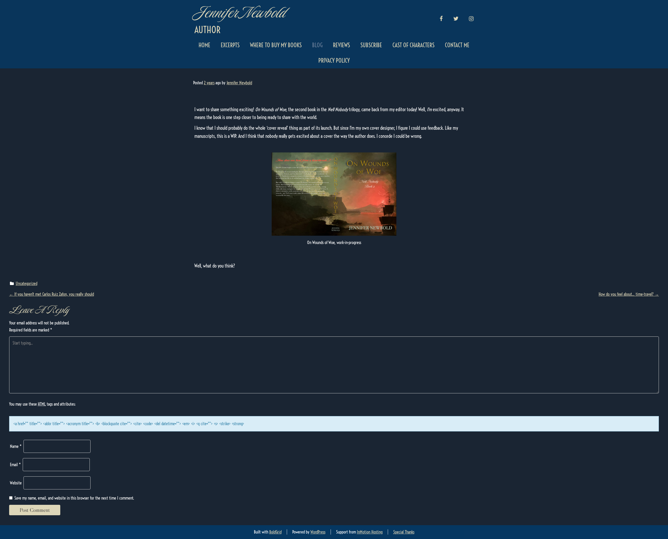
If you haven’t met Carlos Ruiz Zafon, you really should (51, 294)
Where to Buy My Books (276, 45)
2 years (209, 82)
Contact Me (457, 45)
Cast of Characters (413, 45)
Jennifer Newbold (239, 12)
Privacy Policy (334, 60)
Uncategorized (26, 283)
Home (204, 45)
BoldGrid (275, 532)
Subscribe (371, 45)
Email (15, 464)
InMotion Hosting (370, 532)
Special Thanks (403, 532)
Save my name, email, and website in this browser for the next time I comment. (74, 498)
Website (16, 482)
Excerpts (230, 45)
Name (16, 446)
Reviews (341, 45)
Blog (317, 45)
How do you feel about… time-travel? (629, 294)
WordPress (318, 532)
